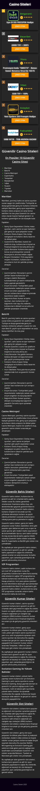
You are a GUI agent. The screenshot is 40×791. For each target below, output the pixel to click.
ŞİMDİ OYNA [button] (20, 26)
